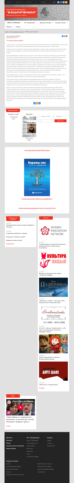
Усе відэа (8, 426)
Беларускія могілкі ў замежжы (44, 466)
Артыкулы (49, 443)
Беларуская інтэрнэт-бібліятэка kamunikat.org (37, 199)
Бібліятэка (18, 2)
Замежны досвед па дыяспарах (15, 445)
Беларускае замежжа (60, 22)
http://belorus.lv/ (14, 37)
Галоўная (9, 2)
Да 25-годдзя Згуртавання (33, 456)
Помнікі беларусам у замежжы (44, 463)
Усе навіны (41, 388)
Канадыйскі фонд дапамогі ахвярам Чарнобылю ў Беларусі (20, 226)
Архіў (13, 118)
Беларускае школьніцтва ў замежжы (45, 469)
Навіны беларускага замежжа (17, 31)
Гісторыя (8, 463)
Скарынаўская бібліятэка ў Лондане (16, 233)
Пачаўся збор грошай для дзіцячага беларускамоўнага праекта (49, 358)
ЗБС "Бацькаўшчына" (30, 22)
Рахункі (28, 454)
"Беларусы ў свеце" (45, 116)
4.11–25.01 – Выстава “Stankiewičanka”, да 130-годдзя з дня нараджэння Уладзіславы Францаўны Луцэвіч (52, 329)
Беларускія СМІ (51, 445)
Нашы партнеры (11, 448)
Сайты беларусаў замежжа (12, 469)
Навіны (8, 443)
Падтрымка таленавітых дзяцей (15, 237)
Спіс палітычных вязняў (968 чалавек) (37, 150)
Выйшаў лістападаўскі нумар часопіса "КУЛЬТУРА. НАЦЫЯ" (50, 274)
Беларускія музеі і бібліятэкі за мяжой (15, 474)
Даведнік (49, 440)
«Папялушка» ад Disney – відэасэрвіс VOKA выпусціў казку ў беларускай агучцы (52, 301)
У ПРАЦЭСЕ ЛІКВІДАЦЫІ (13, 22)
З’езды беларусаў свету (32, 443)
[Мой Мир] (66, 36)
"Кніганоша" (59, 116)
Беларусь (18, 26)
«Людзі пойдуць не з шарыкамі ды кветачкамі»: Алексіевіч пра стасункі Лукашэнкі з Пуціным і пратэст (20, 419)
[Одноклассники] (64, 36)
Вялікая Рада (30, 448)
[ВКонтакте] (62, 36)
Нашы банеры (30, 451)
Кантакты (28, 2)
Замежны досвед (41, 471)
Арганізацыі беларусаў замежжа (13, 466)
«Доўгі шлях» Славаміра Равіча (48, 384)
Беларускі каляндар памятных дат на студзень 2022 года (37, 208)
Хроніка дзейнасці (31, 445)
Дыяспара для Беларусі (45, 22)
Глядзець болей (10, 243)
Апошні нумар (14, 116)
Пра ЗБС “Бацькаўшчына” (33, 440)
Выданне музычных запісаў (14, 240)
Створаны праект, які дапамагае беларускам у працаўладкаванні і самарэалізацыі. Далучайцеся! (52, 246)
